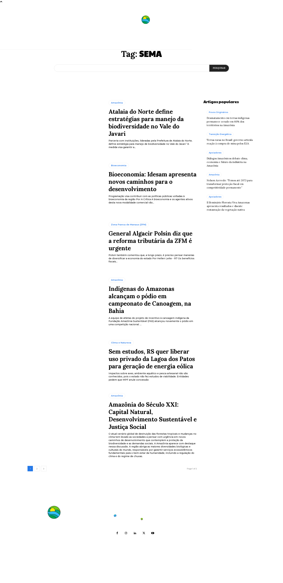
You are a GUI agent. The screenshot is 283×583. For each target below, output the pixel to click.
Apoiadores (215, 152)
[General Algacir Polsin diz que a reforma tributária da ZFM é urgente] (66, 242)
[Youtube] (152, 533)
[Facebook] (117, 533)
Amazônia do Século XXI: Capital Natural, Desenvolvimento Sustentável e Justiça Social (153, 416)
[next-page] (44, 468)
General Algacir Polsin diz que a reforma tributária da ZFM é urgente (150, 241)
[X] (143, 533)
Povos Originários (218, 112)
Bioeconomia (118, 165)
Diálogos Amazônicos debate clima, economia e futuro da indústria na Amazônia (227, 162)
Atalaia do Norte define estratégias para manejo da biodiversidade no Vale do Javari (146, 123)
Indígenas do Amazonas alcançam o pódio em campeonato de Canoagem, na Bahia (150, 300)
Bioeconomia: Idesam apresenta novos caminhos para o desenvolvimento (153, 181)
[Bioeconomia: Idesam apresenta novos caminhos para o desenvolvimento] (66, 183)
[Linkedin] (135, 533)
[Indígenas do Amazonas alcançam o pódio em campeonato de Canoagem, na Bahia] (66, 302)
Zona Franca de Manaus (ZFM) (128, 224)
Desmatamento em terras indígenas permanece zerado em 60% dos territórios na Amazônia (228, 121)
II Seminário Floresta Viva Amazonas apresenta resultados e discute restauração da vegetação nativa (228, 206)
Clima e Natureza (121, 342)
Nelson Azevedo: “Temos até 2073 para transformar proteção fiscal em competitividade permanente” (229, 184)
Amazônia (117, 102)
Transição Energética (220, 134)
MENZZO (169, 578)
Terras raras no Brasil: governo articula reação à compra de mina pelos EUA (212, 537)
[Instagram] (126, 533)
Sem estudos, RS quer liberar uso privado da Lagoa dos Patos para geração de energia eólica (152, 359)
